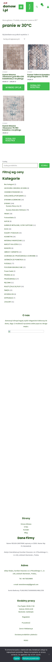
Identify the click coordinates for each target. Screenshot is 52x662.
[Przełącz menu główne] (21, 6)
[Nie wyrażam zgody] (49, 654)
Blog (26, 533)
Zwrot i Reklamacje (26, 628)
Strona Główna (26, 524)
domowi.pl (9, 8)
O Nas (26, 527)
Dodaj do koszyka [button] (35, 86)
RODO (26, 640)
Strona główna (7, 20)
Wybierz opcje (13, 87)
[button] (29, 7)
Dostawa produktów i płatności (26, 634)
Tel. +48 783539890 (26, 579)
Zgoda (16, 658)
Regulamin (26, 617)
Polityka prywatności (31, 658)
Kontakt (26, 530)
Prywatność (26, 623)
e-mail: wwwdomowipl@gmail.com (26, 584)
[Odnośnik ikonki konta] (48, 7)
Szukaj (4, 161)
